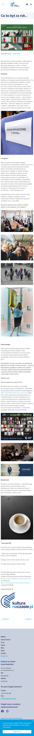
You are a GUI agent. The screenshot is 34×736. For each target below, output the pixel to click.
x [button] (32, 721)
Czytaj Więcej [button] (7, 727)
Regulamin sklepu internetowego (11, 718)
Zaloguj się (4, 656)
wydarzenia (16, 53)
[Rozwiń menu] (3, 4)
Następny (29, 619)
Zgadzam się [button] (17, 731)
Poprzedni (5, 619)
